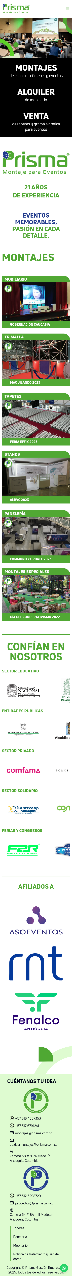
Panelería (20, 1236)
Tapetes (18, 1228)
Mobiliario (20, 1245)
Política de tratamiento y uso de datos (36, 1256)
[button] (64, 1268)
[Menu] (67, 8)
